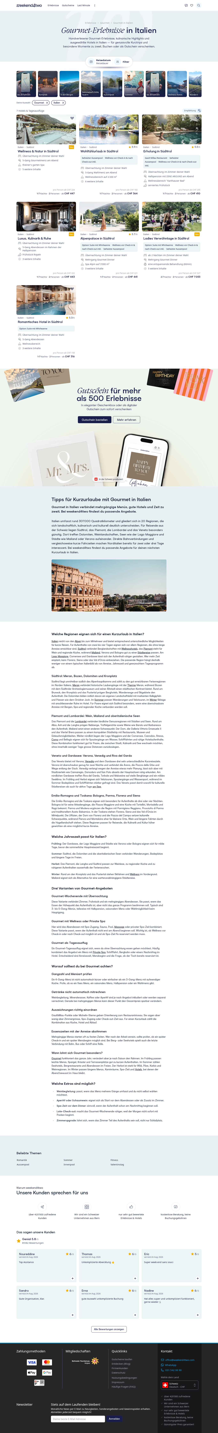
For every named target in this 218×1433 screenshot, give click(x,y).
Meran (75, 685)
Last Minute (83, 5)
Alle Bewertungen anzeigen (109, 1329)
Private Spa (99, 952)
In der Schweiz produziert (111, 479)
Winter (153, 699)
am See (97, 786)
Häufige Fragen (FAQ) (124, 1386)
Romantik (22, 1160)
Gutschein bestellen (95, 419)
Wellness (134, 874)
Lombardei (81, 721)
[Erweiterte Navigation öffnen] (95, 5)
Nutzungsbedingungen (124, 1377)
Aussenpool (23, 1164)
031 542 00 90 (173, 1370)
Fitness (114, 1160)
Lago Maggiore (60, 656)
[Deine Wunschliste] (191, 5)
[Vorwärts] (201, 84)
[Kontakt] (186, 5)
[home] (29, 5)
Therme (131, 685)
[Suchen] (199, 5)
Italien (55, 641)
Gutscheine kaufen (122, 1359)
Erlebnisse (53, 5)
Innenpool (69, 1164)
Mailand (95, 652)
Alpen (78, 641)
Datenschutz (118, 1372)
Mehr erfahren (126, 419)
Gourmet (56, 1058)
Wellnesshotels (129, 648)
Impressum (118, 1382)
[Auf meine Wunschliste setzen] (72, 118)
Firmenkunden (120, 1368)
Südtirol (82, 648)
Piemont (148, 648)
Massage (119, 926)
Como (55, 739)
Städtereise (144, 652)
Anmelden (114, 1418)
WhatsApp (170, 1365)
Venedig (89, 761)
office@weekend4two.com (179, 1359)
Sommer (99, 699)
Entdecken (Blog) (121, 1363)
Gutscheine (68, 5)
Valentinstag (117, 1164)
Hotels (138, 1069)
